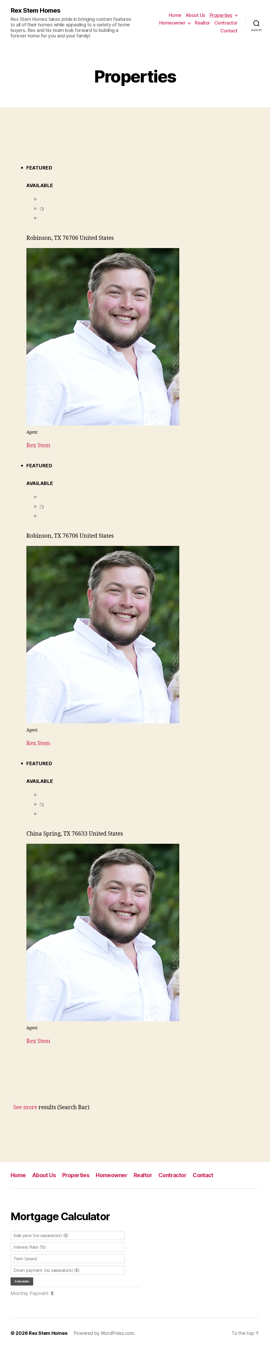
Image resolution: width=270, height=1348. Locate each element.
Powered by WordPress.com (104, 1333)
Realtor (202, 23)
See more (25, 1107)
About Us (195, 15)
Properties (221, 15)
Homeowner (172, 23)
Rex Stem (38, 445)
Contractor (226, 23)
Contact (229, 30)
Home (175, 15)
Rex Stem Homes (35, 10)
